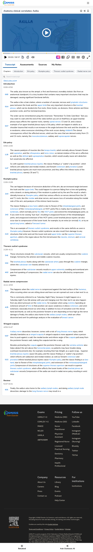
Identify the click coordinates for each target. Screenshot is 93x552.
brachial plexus (16, 172)
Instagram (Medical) (76, 432)
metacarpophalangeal (33, 209)
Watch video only (9, 81)
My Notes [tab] (56, 64)
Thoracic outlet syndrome (64, 71)
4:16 (6, 291)
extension (61, 166)
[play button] (5, 57)
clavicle (64, 237)
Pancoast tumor (38, 223)
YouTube (75, 417)
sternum (71, 237)
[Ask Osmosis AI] (58, 57)
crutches (71, 303)
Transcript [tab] (10, 64)
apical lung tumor (17, 223)
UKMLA (41, 435)
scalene (84, 254)
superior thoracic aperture (53, 365)
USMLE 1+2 (42, 417)
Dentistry (59, 453)
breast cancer (67, 317)
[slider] (43, 57)
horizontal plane (43, 348)
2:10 (6, 194)
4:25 (6, 307)
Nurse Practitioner (60, 427)
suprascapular (64, 136)
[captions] (73, 57)
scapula (72, 337)
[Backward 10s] (22, 57)
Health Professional (60, 464)
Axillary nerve (16, 331)
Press (40, 491)
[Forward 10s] (27, 57)
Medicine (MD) (61, 417)
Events (58, 491)
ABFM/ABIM (43, 440)
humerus (82, 289)
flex (39, 211)
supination (18, 153)
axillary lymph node (76, 388)
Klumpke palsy (44, 71)
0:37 (6, 126)
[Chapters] (63, 57)
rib (80, 220)
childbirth (69, 130)
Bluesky (75, 446)
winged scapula (36, 334)
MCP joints (49, 211)
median (31, 198)
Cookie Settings (53, 524)
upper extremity (58, 269)
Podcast (58, 496)
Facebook (76, 426)
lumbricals (14, 211)
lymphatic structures (78, 102)
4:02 (6, 272)
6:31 (6, 390)
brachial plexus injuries (33, 164)
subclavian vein (25, 264)
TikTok (75, 455)
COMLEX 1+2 (43, 421)
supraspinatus (38, 156)
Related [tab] (22, 548)
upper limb (42, 105)
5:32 (6, 359)
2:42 (6, 215)
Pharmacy (59, 458)
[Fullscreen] (88, 57)
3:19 (6, 234)
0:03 (6, 94)
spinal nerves (55, 121)
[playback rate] (83, 57)
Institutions (77, 486)
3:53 (6, 263)
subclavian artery (52, 261)
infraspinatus (35, 153)
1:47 (6, 168)
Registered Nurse (62, 441)
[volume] (32, 57)
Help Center (60, 500)
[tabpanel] (46, 232)
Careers (41, 486)
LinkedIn (75, 421)
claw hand (33, 206)
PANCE (40, 426)
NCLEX (40, 430)
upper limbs (56, 234)
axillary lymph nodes (58, 314)
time (30, 306)
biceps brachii (50, 150)
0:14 (6, 106)
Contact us (42, 496)
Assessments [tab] (27, 64)
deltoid (25, 156)
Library (58, 482)
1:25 (6, 154)
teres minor (49, 153)
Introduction (18, 71)
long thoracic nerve (65, 331)
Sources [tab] (43, 64)
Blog (57, 486)
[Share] (84, 10)
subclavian (38, 254)
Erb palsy (30, 71)
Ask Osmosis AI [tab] (67, 548)
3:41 (6, 255)
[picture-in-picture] (68, 57)
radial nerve (48, 272)
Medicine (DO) (61, 421)
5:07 (6, 336)
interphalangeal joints (72, 206)
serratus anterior (76, 345)
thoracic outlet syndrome (38, 228)
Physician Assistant (59, 435)
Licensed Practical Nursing (62, 447)
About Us (42, 482)
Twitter (75, 450)
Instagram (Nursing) (76, 440)
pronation (73, 166)
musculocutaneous (39, 136)
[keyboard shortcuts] (78, 57)
